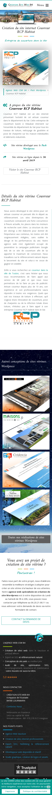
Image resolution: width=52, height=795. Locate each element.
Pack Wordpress (38, 90)
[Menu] (43, 5)
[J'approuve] (48, 787)
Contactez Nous (14, 706)
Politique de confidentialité (35, 791)
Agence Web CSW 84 (16, 90)
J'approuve (10, 791)
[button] (14, 13)
